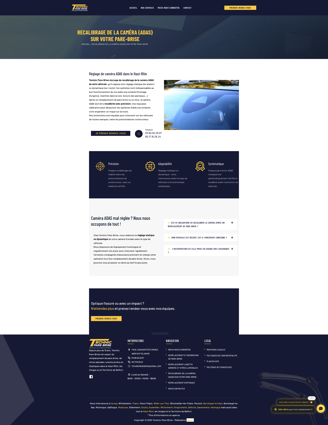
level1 (190, 420)
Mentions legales (216, 349)
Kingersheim (180, 407)
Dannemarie (203, 407)
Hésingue (215, 407)
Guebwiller (154, 407)
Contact (187, 7)
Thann (135, 403)
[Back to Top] (321, 418)
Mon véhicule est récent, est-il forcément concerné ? (197, 237)
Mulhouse (123, 407)
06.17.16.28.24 (153, 136)
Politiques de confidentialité (222, 355)
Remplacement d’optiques (181, 382)
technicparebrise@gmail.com (146, 366)
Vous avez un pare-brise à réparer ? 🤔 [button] (295, 402)
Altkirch (192, 407)
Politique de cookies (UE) (219, 367)
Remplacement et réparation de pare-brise (183, 357)
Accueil (133, 7)
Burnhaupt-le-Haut (213, 403)
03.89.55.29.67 (153, 132)
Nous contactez (176, 388)
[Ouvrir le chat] (321, 408)
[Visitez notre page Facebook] (91, 376)
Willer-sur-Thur (161, 403)
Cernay (113, 403)
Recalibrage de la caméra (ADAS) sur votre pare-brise (182, 375)
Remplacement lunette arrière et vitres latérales (183, 366)
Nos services (147, 7)
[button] (200, 224)
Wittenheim (167, 407)
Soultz (144, 407)
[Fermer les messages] (312, 398)
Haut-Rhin (148, 411)
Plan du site (213, 361)
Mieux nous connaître (169, 7)
